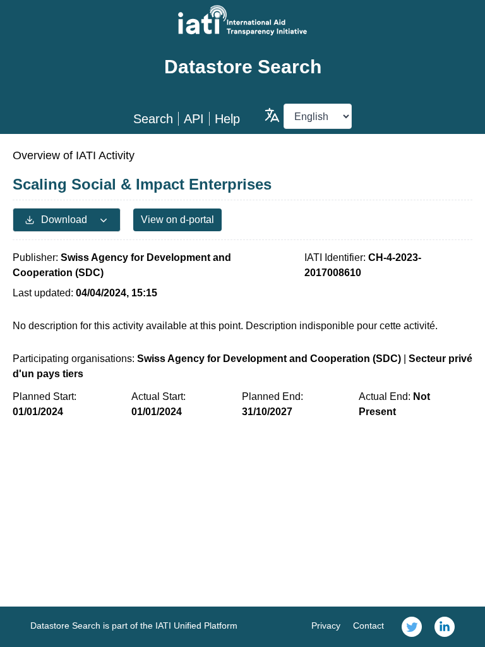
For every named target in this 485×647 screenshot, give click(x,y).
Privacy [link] (325, 625)
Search (153, 119)
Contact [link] (368, 625)
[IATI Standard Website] (242, 20)
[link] (412, 627)
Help (227, 119)
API (194, 119)
